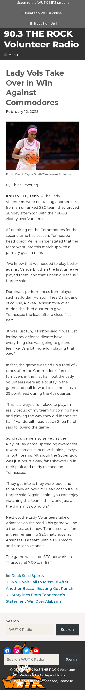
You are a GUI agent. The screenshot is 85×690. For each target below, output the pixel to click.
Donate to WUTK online (42, 13)
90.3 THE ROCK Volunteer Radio (41, 39)
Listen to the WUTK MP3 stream (42, 3)
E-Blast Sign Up (42, 23)
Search (12, 621)
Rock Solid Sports (28, 576)
